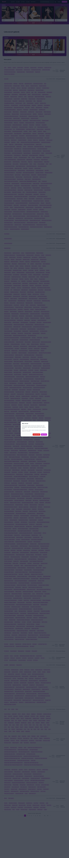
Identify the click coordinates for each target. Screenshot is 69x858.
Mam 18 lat (44, 434)
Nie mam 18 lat (36, 434)
